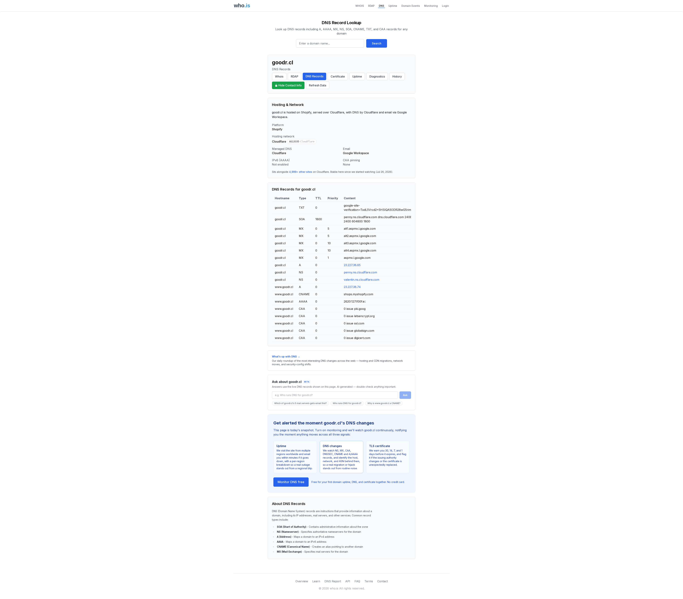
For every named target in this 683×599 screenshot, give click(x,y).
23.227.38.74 (352, 287)
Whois (279, 76)
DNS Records (314, 76)
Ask (405, 395)
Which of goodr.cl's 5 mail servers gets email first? (300, 403)
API (347, 581)
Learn (316, 581)
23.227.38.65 (352, 265)
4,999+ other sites (300, 171)
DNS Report (332, 581)
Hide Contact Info (290, 85)
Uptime (392, 5)
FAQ (357, 581)
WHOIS (359, 5)
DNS (381, 5)
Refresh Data (317, 85)
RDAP (371, 5)
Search (376, 43)
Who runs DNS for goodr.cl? (347, 403)
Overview (301, 581)
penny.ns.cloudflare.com (360, 272)
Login (445, 5)
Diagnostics (377, 76)
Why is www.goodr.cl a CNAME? (383, 403)
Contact (382, 581)
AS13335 (301, 141)
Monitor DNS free (291, 482)
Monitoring (431, 5)
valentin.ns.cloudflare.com (361, 279)
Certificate (338, 76)
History (397, 76)
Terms (368, 581)
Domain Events (410, 5)
